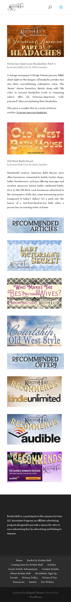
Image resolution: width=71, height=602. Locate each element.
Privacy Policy (30, 577)
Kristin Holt (16, 67)
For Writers (47, 582)
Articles (43, 67)
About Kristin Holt (20, 573)
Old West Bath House (20, 161)
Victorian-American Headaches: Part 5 (31, 64)
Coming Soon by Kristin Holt (27, 564)
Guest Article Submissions (23, 569)
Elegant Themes (35, 592)
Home (19, 560)
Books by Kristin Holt (39, 560)
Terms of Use (49, 577)
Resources (18, 582)
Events (14, 577)
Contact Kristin (50, 569)
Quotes (33, 582)
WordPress (35, 597)
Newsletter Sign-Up (46, 573)
